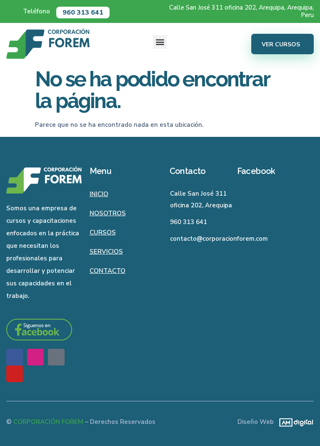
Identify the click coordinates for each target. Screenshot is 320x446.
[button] (160, 42)
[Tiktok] (56, 357)
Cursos (103, 232)
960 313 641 (82, 12)
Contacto (107, 271)
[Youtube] (14, 373)
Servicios (106, 251)
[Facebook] (14, 357)
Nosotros (108, 213)
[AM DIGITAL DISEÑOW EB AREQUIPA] (294, 422)
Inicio (99, 194)
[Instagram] (35, 357)
